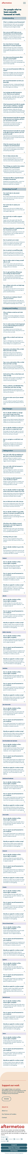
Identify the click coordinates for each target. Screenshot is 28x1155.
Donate (6, 1098)
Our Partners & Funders (9, 1114)
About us (4, 1110)
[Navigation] (24, 3)
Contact (4, 1117)
